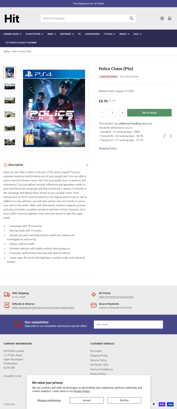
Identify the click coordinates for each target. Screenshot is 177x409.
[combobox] (88, 18)
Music (122, 34)
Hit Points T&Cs (99, 364)
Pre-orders (96, 351)
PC (79, 34)
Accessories (92, 34)
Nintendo (65, 34)
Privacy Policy (98, 373)
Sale (136, 34)
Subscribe (152, 324)
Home (6, 51)
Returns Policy (98, 360)
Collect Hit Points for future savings (116, 297)
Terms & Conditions (101, 369)
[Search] (131, 18)
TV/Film (108, 34)
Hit (13, 404)
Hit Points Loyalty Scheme (21, 42)
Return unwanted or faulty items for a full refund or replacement (43, 307)
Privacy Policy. (82, 391)
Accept (87, 400)
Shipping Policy (108, 148)
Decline (124, 400)
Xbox (50, 34)
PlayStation (33, 34)
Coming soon (11, 34)
